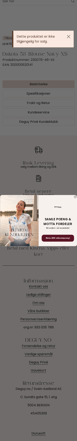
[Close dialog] (75, 197)
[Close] (69, 36)
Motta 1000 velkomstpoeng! (58, 238)
